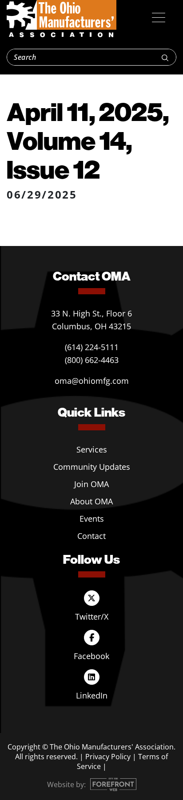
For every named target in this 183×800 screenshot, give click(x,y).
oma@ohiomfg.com (92, 380)
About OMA (91, 501)
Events (92, 518)
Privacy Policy (108, 756)
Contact (91, 536)
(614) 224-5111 (92, 347)
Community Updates (91, 466)
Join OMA (91, 484)
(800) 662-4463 (92, 360)
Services (91, 449)
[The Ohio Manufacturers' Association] (61, 19)
